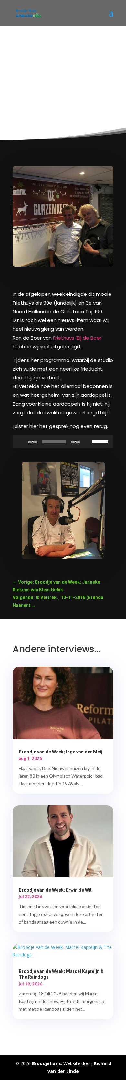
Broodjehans (46, 1063)
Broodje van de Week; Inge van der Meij (60, 751)
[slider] (101, 441)
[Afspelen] (21, 442)
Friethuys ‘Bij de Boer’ (77, 337)
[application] (63, 441)
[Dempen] (87, 442)
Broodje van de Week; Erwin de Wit (55, 890)
